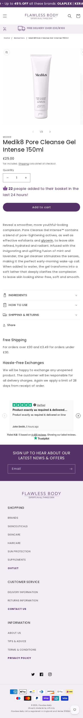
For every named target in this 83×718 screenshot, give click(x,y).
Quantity (8, 170)
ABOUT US (14, 633)
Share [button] (11, 325)
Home (7, 38)
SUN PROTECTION (19, 551)
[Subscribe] (71, 468)
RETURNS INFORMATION (23, 600)
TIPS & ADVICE (17, 641)
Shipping (24, 163)
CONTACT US (17, 609)
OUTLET (13, 568)
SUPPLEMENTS (17, 560)
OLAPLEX (61, 3)
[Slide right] (50, 131)
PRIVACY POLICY (19, 658)
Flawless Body (45, 705)
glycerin (47, 240)
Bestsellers (19, 38)
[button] (5, 16)
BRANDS (13, 518)
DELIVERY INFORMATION (23, 592)
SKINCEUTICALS (18, 526)
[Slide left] (33, 131)
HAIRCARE (14, 543)
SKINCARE (14, 534)
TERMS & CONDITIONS (22, 650)
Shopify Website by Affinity (41, 708)
